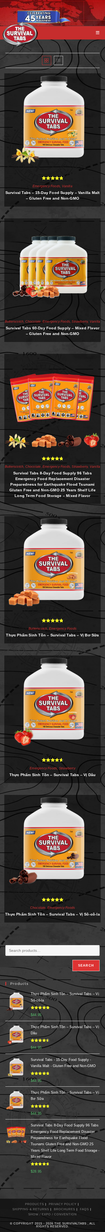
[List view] (58, 60)
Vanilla (67, 186)
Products (34, 1204)
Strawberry (80, 321)
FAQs (84, 1209)
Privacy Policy (62, 1204)
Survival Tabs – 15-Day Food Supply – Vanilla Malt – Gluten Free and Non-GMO (52, 195)
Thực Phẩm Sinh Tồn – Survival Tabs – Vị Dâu (52, 775)
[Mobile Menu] (98, 32)
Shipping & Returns (30, 1209)
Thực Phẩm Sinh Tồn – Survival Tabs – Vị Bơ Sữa (52, 635)
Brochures (64, 1209)
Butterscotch (14, 321)
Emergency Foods (46, 186)
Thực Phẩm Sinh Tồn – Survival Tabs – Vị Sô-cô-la (52, 914)
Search (86, 965)
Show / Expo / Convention (52, 1214)
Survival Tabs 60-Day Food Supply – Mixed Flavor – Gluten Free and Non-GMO (52, 331)
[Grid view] (46, 60)
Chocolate (33, 321)
